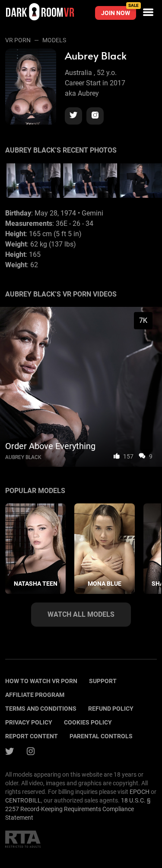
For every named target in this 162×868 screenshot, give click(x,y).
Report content (31, 736)
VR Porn (18, 40)
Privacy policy (28, 722)
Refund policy (110, 708)
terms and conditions (40, 708)
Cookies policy (88, 722)
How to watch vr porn (41, 681)
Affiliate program (34, 694)
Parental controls (101, 736)
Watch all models (81, 614)
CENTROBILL (23, 800)
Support (103, 681)
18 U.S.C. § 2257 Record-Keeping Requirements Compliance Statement (78, 809)
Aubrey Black (23, 457)
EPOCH (139, 791)
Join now (118, 11)
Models (54, 40)
